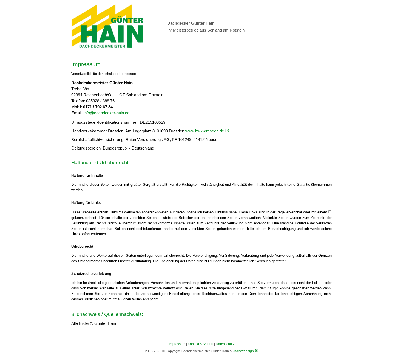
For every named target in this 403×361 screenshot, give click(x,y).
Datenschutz (225, 344)
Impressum (177, 344)
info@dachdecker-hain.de (106, 113)
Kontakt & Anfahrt (200, 344)
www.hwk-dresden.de (205, 131)
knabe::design (244, 351)
